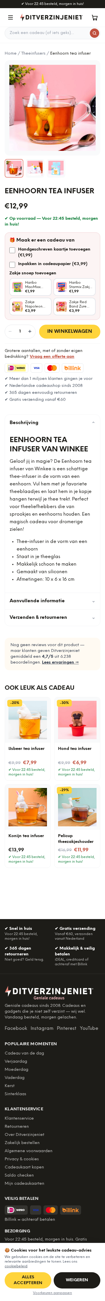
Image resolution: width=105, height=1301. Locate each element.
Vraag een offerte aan (52, 357)
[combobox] (52, 33)
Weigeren (77, 1280)
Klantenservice (19, 1118)
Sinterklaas (15, 1094)
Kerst (10, 1086)
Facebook (16, 1028)
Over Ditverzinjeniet (24, 1135)
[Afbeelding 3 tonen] (56, 168)
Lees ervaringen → (60, 662)
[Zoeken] (94, 33)
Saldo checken (19, 1175)
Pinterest (66, 1028)
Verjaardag (16, 1061)
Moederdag (16, 1070)
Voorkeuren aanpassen (52, 1293)
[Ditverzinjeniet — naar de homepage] (51, 17)
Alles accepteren (28, 1280)
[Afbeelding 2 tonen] (35, 168)
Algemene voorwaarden (28, 1151)
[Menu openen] (10, 17)
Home (11, 53)
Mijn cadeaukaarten (24, 1184)
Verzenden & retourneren (52, 617)
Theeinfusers (33, 53)
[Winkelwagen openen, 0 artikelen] (94, 17)
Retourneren (17, 1127)
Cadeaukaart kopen (24, 1167)
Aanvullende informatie (52, 600)
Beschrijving (52, 423)
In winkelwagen (69, 331)
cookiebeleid (16, 1266)
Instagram (42, 1028)
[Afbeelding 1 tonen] (14, 168)
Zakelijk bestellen (22, 1143)
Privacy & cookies (22, 1159)
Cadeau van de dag (24, 1053)
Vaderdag (14, 1078)
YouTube (89, 1028)
